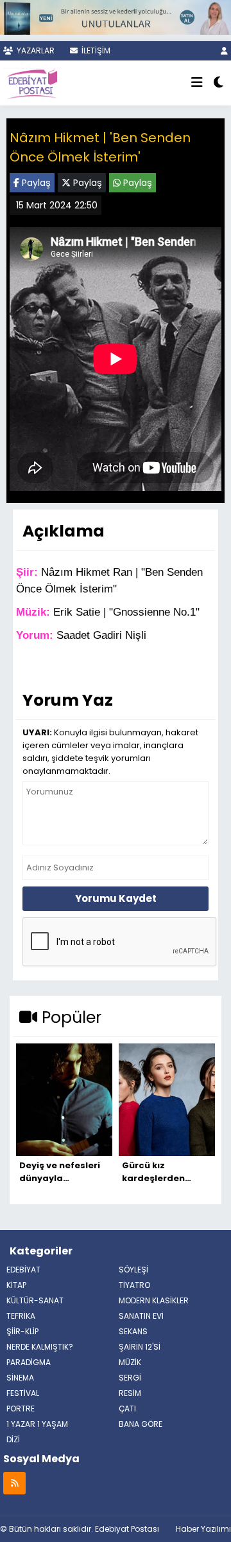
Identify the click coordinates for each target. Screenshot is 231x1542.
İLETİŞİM (95, 50)
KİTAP (16, 1285)
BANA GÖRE (140, 1423)
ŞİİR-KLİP (22, 1331)
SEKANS (133, 1331)
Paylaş (35, 182)
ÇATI (127, 1408)
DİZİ (13, 1439)
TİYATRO (134, 1285)
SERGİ (130, 1377)
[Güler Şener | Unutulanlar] (115, 15)
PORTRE (20, 1408)
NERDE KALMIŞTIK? (39, 1346)
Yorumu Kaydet (116, 898)
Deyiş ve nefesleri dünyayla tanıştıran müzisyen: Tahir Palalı (59, 1172)
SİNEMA (20, 1377)
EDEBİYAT (23, 1269)
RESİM (130, 1393)
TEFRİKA (20, 1315)
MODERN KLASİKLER (154, 1300)
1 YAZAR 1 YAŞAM (37, 1423)
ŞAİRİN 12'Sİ (139, 1346)
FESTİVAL (22, 1393)
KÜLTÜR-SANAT (35, 1300)
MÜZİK (130, 1362)
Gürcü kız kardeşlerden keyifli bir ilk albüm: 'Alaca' (166, 1172)
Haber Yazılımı (203, 1528)
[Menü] (197, 83)
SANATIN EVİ (141, 1315)
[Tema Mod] (218, 83)
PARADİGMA (28, 1362)
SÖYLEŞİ (133, 1269)
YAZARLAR (35, 50)
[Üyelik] (224, 50)
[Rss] (14, 1482)
